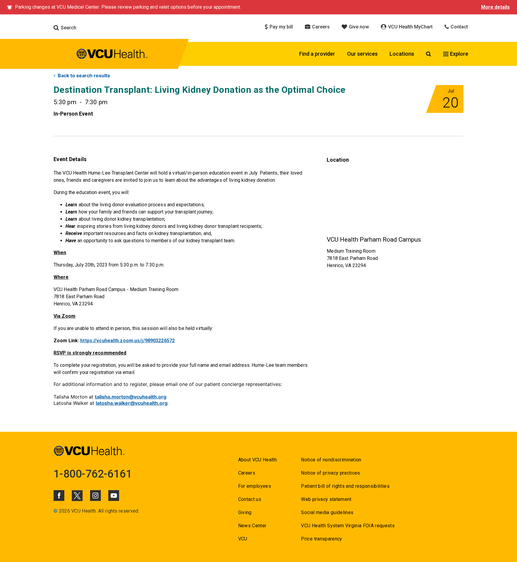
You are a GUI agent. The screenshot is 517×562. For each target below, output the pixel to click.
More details (495, 7)
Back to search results (84, 75)
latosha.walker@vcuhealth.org (132, 403)
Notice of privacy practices (330, 473)
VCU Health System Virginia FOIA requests (348, 525)
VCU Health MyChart (410, 27)
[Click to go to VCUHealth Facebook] (59, 495)
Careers (320, 27)
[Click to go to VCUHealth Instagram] (95, 495)
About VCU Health (257, 460)
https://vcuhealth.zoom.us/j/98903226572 (127, 340)
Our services (362, 54)
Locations (402, 54)
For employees (254, 486)
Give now (358, 27)
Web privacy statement (326, 499)
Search (68, 28)
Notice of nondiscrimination (331, 460)
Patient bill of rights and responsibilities (345, 486)
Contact (458, 27)
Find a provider (317, 54)
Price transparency (321, 539)
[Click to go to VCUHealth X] (77, 495)
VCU (242, 539)
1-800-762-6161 (93, 474)
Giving (245, 512)
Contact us (249, 499)
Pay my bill (280, 27)
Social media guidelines (327, 512)
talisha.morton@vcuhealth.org (130, 397)
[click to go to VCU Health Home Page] (112, 54)
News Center (252, 525)
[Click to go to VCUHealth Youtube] (113, 495)
